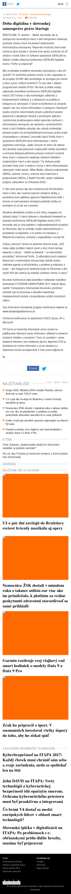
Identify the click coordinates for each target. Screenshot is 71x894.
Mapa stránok (43, 868)
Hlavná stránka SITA (11, 868)
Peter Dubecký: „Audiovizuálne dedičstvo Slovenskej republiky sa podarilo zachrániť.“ (31, 446)
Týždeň (57, 382)
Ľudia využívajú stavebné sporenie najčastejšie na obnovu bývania (37, 422)
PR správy (23, 14)
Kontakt (40, 861)
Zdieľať (33, 368)
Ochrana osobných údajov (14, 865)
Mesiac (65, 382)
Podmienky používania (12, 861)
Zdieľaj (10, 3)
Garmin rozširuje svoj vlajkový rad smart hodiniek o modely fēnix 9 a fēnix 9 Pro (34, 431)
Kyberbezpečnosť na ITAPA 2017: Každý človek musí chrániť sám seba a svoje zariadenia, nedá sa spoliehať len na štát (35, 762)
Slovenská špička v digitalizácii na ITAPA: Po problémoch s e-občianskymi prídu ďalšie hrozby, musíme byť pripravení (32, 835)
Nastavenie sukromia (12, 871)
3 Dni (49, 382)
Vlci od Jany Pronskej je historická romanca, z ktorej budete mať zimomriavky (35, 455)
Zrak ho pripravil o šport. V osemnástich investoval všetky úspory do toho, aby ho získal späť (35, 730)
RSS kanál (41, 865)
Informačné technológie (40, 14)
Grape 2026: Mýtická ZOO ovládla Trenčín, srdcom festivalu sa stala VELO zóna (34, 391)
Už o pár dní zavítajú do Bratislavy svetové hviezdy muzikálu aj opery (33, 400)
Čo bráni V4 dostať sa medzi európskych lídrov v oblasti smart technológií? (32, 814)
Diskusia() (32, 17)
